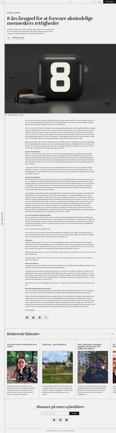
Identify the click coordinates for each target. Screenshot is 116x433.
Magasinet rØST (53, 430)
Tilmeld (74, 413)
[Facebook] (54, 420)
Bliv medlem (109, 1)
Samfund (17, 13)
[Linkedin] (60, 420)
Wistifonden (71, 430)
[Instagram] (66, 420)
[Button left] (104, 334)
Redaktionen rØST (18, 37)
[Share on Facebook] (27, 318)
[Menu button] (2, 1)
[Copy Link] (46, 318)
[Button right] (111, 334)
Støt (99, 1)
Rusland (9, 13)
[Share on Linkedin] (39, 318)
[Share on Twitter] (33, 318)
